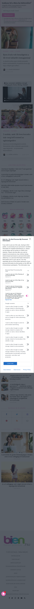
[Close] (30, 239)
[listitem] (17, 270)
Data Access (17, 369)
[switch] (27, 275)
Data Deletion (7, 369)
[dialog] (17, 304)
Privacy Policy (27, 369)
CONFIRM (10, 363)
